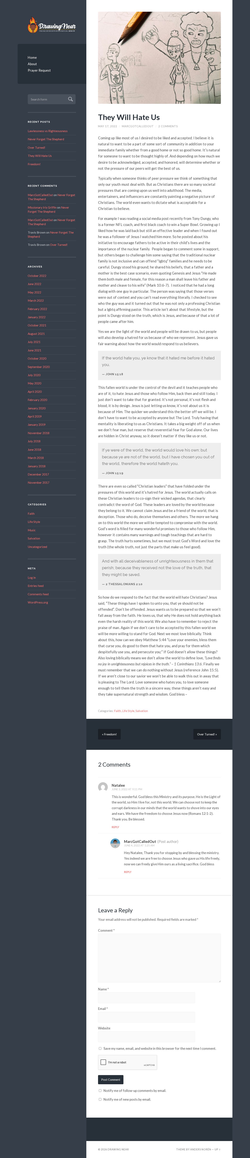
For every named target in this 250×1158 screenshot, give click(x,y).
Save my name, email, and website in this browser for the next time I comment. (160, 1048)
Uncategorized (37, 546)
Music (32, 530)
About (32, 64)
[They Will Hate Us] (159, 58)
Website (104, 1028)
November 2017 (38, 482)
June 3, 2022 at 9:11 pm (127, 789)
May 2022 (34, 292)
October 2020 (37, 358)
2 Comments (168, 126)
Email (103, 1008)
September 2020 (39, 367)
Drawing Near (118, 1149)
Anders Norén (200, 1149)
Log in (32, 577)
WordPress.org (38, 602)
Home (32, 57)
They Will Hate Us (40, 155)
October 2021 (37, 325)
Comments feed (38, 594)
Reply (115, 827)
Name (103, 989)
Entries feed (36, 585)
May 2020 (34, 383)
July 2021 (34, 342)
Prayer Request (39, 70)
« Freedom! (109, 734)
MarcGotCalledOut (40, 195)
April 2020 (35, 391)
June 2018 (34, 449)
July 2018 (34, 441)
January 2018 (37, 466)
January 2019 (37, 424)
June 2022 (34, 284)
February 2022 (37, 309)
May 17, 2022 (107, 126)
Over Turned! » (207, 734)
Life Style (34, 521)
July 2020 (34, 375)
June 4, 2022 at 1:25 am (139, 845)
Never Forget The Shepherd (46, 139)
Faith (31, 513)
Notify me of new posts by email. (127, 1099)
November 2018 (38, 433)
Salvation (34, 538)
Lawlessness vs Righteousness (48, 131)
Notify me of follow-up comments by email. (135, 1091)
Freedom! (34, 164)
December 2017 (38, 474)
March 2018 (36, 457)
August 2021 (36, 333)
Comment (106, 930)
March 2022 (36, 300)
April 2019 (35, 416)
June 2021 (34, 350)
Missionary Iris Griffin (42, 207)
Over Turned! (36, 147)
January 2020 (37, 408)
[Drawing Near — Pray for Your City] (52, 24)
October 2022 (37, 275)
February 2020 (37, 400)
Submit (70, 98)
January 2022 (37, 317)
